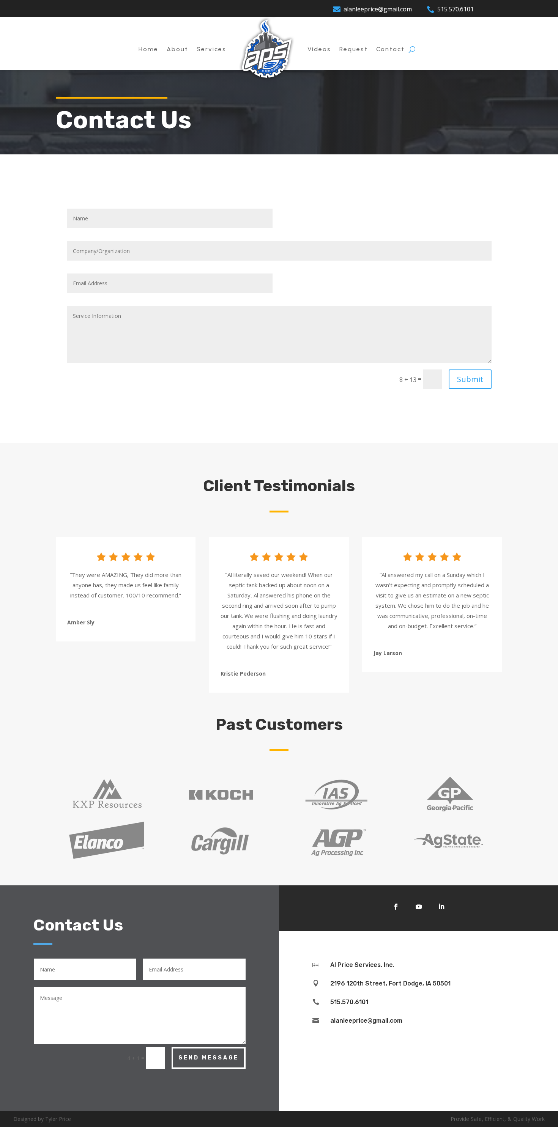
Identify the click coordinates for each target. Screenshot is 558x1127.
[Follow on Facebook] (396, 907)
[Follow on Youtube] (419, 907)
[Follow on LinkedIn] (441, 907)
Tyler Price (58, 1118)
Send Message (208, 1058)
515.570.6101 (455, 9)
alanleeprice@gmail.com (378, 9)
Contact (390, 49)
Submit (470, 379)
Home (148, 49)
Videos (319, 49)
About (177, 49)
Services (211, 49)
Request (353, 49)
